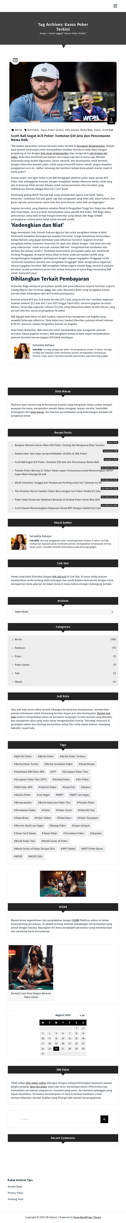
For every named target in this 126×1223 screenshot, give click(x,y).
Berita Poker (46, 756)
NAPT (60, 794)
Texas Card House (26, 833)
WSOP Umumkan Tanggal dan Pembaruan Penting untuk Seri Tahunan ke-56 (58, 482)
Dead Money (87, 764)
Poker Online (22, 664)
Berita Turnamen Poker (59, 764)
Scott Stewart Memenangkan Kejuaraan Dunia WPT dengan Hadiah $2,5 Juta (58, 508)
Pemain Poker (86, 802)
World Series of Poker (55, 841)
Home (43, 33)
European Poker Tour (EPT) (31, 779)
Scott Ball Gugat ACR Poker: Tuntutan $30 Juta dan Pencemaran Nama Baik (60, 138)
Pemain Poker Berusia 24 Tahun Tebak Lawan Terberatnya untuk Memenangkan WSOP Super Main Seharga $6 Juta (64, 472)
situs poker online (36, 1083)
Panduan (20, 647)
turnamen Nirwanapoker (91, 146)
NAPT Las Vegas (80, 794)
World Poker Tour (25, 841)
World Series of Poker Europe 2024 (35, 848)
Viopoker (97, 833)
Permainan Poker (26, 810)
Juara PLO (69, 787)
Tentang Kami (15, 1199)
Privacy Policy (15, 1192)
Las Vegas (44, 794)
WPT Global (69, 848)
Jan (111, 120)
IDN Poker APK (24, 787)
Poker (97, 130)
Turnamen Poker (74, 833)
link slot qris (59, 576)
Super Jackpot (81, 825)
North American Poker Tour (55, 802)
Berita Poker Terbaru (73, 756)
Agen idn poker (38, 1086)
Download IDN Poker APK (30, 771)
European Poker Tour (76, 771)
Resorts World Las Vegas (29, 825)
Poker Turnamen (88, 818)
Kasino (86, 787)
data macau (37, 412)
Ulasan (18, 681)
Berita (18, 130)
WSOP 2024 (36, 856)
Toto (17, 673)
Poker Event (65, 810)
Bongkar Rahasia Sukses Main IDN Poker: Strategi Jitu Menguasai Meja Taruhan (60, 445)
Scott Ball (107, 130)
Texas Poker (50, 833)
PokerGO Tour (87, 810)
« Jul (82, 1015)
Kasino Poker (23, 794)
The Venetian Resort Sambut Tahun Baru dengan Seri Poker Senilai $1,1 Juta (57, 491)
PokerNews (22, 818)
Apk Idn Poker (24, 756)
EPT (54, 771)
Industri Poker (48, 787)
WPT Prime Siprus (93, 848)
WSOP (19, 856)
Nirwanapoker (24, 802)
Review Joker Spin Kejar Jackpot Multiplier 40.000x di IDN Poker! (51, 453)
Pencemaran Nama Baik (78, 130)
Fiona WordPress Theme (87, 1217)
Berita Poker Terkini (27, 764)
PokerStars (65, 818)
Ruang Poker (58, 825)
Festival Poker (62, 779)
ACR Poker (33, 130)
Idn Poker (83, 779)
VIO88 (75, 920)
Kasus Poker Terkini (52, 130)
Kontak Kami (15, 1186)
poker (48, 289)
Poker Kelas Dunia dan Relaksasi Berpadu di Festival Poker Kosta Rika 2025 (57, 499)
